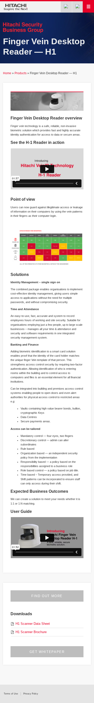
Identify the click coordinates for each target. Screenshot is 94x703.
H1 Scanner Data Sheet (33, 624)
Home (7, 73)
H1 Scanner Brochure (31, 632)
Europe (77, 7)
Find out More (47, 596)
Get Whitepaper (47, 652)
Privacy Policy (30, 693)
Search (66, 7)
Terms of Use (11, 693)
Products (21, 73)
